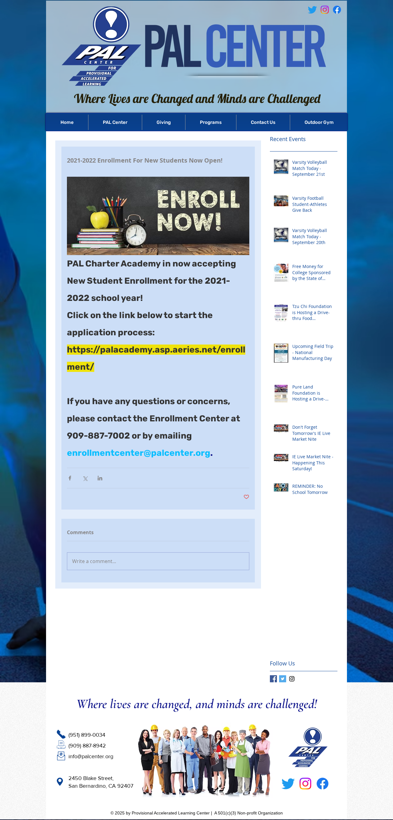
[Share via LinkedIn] (100, 478)
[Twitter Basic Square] (282, 678)
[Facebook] (337, 9)
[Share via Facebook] (70, 478)
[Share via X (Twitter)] (85, 478)
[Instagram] (305, 783)
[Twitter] (288, 783)
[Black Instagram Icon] (291, 678)
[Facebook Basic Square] (273, 678)
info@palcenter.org (90, 756)
